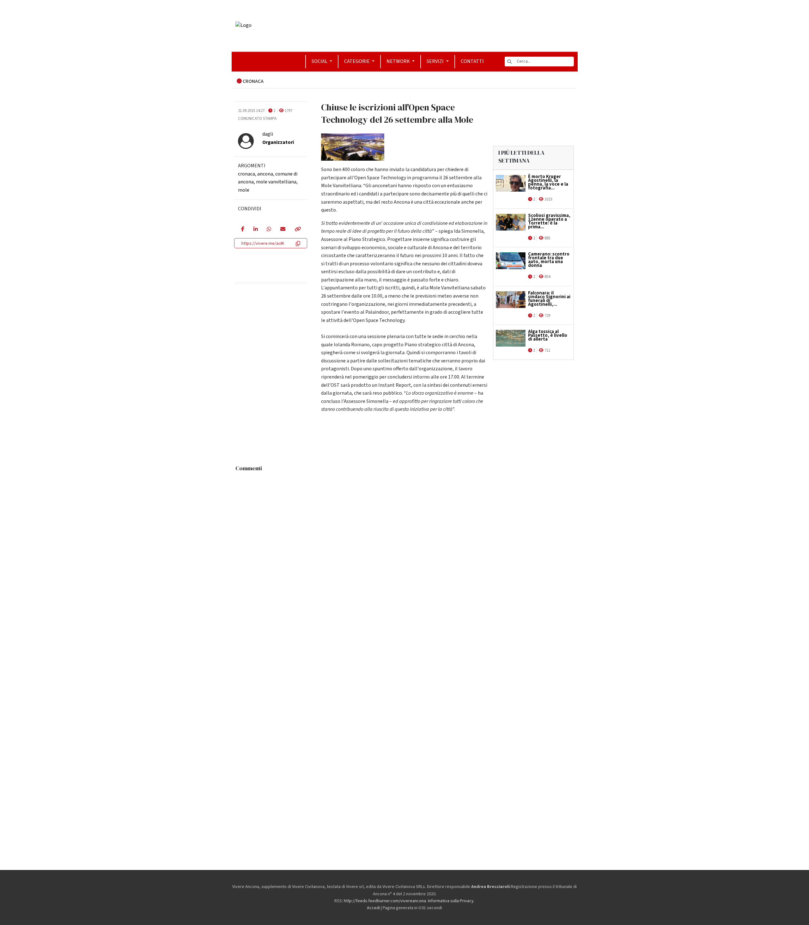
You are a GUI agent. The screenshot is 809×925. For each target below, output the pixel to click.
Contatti (472, 61)
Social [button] (320, 61)
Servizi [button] (436, 61)
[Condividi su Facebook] (242, 229)
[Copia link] (297, 229)
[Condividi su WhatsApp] (269, 229)
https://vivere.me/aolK (262, 243)
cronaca (246, 173)
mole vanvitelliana (276, 181)
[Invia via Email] (282, 229)
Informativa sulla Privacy (451, 901)
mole (243, 190)
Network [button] (398, 61)
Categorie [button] (357, 61)
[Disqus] (404, 554)
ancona (265, 173)
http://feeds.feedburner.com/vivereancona (385, 901)
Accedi (373, 908)
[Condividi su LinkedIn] (255, 229)
